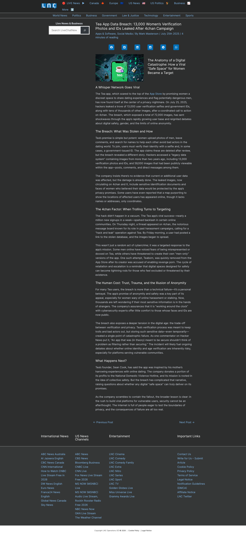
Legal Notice (185, 479)
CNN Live (81, 471)
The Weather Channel (88, 517)
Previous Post (103, 422)
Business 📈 (182, 3)
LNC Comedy (117, 458)
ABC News (81, 454)
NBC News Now (84, 509)
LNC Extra (115, 466)
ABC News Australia (53, 454)
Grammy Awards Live (122, 496)
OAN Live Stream (85, 513)
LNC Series (116, 475)
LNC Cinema (116, 454)
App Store (156, 93)
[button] (111, 47)
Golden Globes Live (121, 488)
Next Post (186, 422)
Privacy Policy (185, 471)
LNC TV (114, 483)
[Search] (85, 30)
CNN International (52, 466)
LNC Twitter (184, 496)
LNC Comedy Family (121, 462)
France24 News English (50, 494)
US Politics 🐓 (159, 3)
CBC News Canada (52, 462)
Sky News (47, 504)
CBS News (81, 458)
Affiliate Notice (186, 492)
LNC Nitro (115, 471)
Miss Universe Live (120, 492)
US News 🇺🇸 (137, 3)
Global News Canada (53, 500)
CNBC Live (81, 466)
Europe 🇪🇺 (116, 3)
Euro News (47, 488)
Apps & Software (105, 33)
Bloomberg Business (87, 462)
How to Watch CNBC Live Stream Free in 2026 (53, 475)
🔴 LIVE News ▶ (73, 3)
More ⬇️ (68, 9)
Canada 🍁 (97, 3)
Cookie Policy (185, 466)
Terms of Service (187, 475)
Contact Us (184, 454)
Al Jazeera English (52, 458)
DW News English (51, 483)
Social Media (125, 33)
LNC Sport (115, 479)
